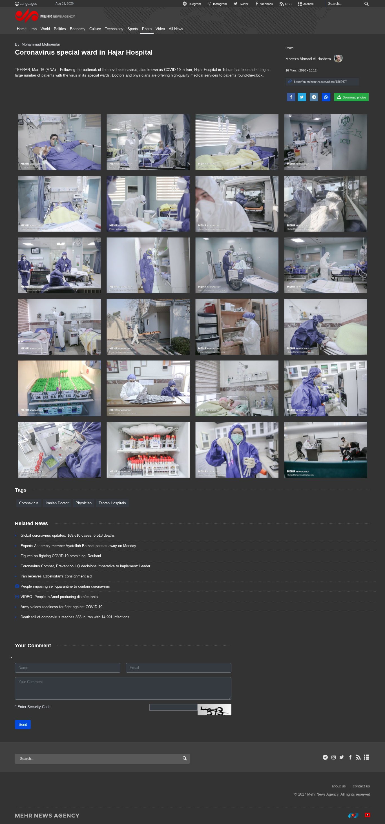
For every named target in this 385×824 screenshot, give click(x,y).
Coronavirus (29, 503)
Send (23, 724)
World (45, 29)
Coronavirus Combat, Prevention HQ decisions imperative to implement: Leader (85, 566)
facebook (266, 4)
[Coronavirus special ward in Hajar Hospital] (59, 142)
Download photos (354, 97)
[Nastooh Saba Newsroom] (351, 815)
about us (339, 786)
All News (176, 29)
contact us (361, 786)
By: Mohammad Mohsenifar (37, 44)
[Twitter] (341, 757)
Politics (60, 29)
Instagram (219, 4)
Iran (33, 29)
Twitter (243, 4)
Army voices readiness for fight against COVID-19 (61, 607)
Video (160, 29)
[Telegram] (325, 757)
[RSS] (358, 757)
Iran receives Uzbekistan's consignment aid (56, 576)
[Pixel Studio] (364, 815)
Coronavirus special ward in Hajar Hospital (84, 52)
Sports (132, 29)
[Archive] (366, 757)
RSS (287, 4)
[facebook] (349, 757)
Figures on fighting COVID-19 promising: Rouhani (61, 556)
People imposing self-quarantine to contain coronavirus (65, 586)
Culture (95, 29)
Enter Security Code (32, 707)
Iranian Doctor (57, 503)
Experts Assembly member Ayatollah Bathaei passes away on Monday (78, 546)
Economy (77, 29)
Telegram (194, 4)
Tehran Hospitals (112, 503)
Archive (308, 4)
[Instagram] (333, 757)
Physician (84, 503)
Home (21, 29)
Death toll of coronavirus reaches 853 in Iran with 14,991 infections (75, 617)
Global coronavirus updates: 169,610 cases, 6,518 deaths (68, 535)
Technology (114, 29)
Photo (147, 29)
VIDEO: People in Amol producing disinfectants (59, 597)
